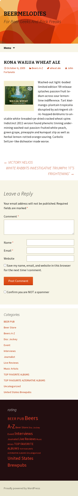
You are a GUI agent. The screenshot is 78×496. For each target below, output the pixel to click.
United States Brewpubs (17, 392)
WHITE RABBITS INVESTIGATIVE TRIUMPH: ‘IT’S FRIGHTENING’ (40, 171)
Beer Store (10, 327)
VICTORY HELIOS (18, 162)
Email (8, 250)
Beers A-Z (37, 68)
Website (9, 258)
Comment (11, 216)
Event (7, 345)
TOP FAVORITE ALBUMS (16, 374)
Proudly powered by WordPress (22, 488)
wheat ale (55, 68)
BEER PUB (9, 321)
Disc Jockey (10, 339)
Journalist (9, 357)
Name (8, 242)
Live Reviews (11, 362)
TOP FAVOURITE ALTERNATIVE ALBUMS (24, 380)
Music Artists (11, 368)
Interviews (10, 351)
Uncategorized (12, 386)
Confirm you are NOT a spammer (27, 292)
